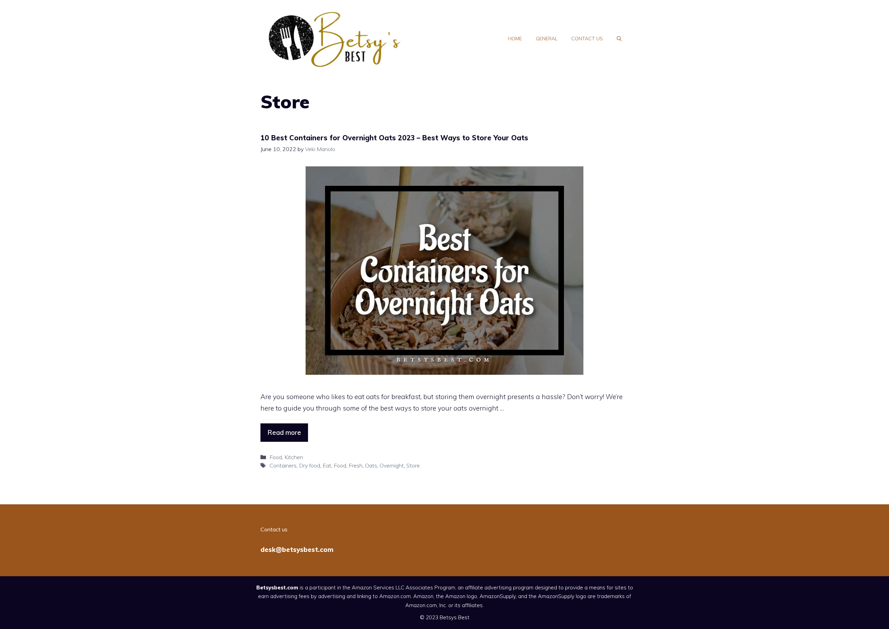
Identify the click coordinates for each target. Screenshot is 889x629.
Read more (284, 432)
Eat (327, 465)
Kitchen (293, 457)
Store (413, 465)
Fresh (356, 465)
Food (275, 457)
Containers (283, 465)
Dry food (309, 465)
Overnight (392, 465)
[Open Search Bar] (619, 38)
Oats (371, 465)
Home (515, 38)
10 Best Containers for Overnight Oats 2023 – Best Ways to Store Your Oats (394, 137)
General (546, 38)
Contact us (587, 38)
